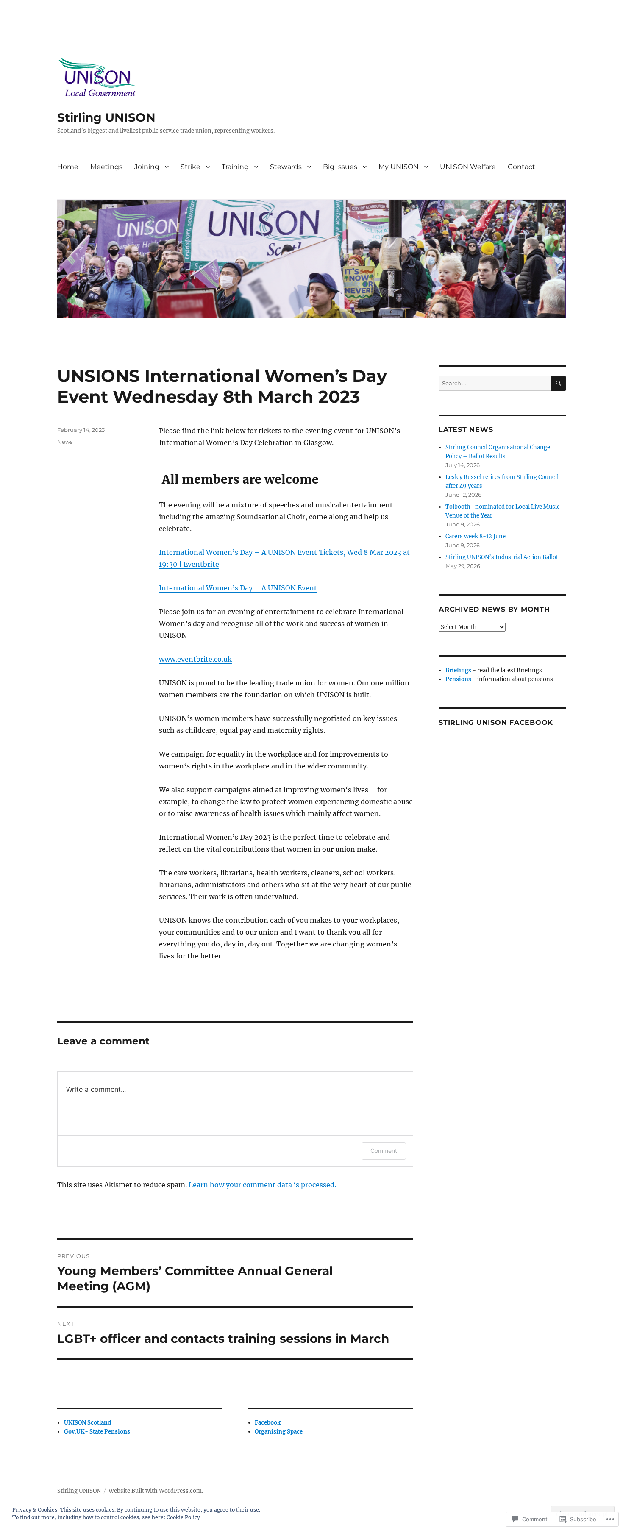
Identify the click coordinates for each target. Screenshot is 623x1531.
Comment (383, 1150)
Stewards (286, 167)
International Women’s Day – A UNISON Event (238, 588)
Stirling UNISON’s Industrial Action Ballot (501, 557)
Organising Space (279, 1431)
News (64, 441)
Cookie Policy (183, 1517)
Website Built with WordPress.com (155, 1491)
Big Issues (340, 167)
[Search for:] (495, 383)
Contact (521, 167)
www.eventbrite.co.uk (195, 659)
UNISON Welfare (468, 167)
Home (67, 167)
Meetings (106, 167)
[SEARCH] (558, 383)
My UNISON (398, 167)
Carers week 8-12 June (475, 536)
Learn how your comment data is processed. (262, 1184)
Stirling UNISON (106, 117)
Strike (190, 167)
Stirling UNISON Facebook (496, 722)
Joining (146, 167)
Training (235, 167)
